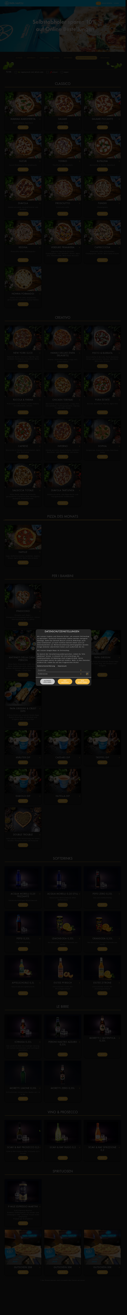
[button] (81, 670)
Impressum (62, 666)
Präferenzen (43, 674)
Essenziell (42, 670)
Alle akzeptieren (82, 681)
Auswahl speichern (47, 681)
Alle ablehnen (65, 681)
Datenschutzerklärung (46, 666)
